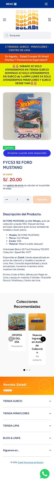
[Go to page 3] (29, 370)
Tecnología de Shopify (34, 462)
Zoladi (20, 462)
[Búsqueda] (5, 35)
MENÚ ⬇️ (11, 4)
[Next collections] (43, 339)
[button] (27, 153)
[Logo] (27, 20)
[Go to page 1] (24, 370)
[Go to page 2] (27, 370)
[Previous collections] (11, 339)
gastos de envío (15, 185)
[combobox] (27, 35)
